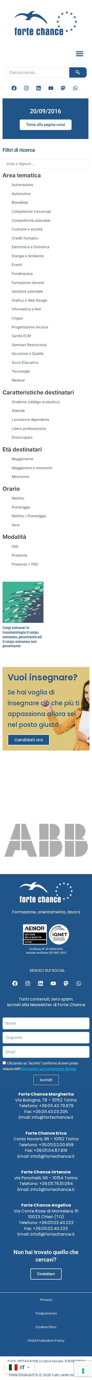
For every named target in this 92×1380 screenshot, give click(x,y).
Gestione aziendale (27, 291)
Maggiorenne (22, 459)
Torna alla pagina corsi (45, 124)
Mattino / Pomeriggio (29, 516)
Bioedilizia (20, 202)
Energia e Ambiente (28, 256)
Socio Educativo (25, 362)
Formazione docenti (28, 283)
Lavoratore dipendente (30, 420)
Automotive (21, 194)
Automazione (22, 185)
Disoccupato (22, 437)
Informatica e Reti (26, 309)
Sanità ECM (21, 336)
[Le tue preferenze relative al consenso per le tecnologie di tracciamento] (83, 1371)
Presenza (19, 555)
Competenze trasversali (31, 211)
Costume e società (27, 229)
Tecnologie (21, 371)
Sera (15, 525)
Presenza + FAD (25, 564)
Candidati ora (28, 740)
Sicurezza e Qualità (27, 353)
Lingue (17, 318)
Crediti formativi (25, 238)
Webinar (18, 380)
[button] (80, 54)
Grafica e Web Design (29, 300)
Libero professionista (29, 429)
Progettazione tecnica (30, 327)
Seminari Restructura (29, 345)
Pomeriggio (21, 507)
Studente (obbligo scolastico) (36, 402)
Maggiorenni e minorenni (32, 468)
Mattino (18, 498)
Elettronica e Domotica (30, 247)
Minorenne (20, 477)
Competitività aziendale (31, 220)
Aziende (18, 411)
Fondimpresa (22, 274)
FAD (15, 546)
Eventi (17, 265)
